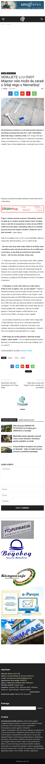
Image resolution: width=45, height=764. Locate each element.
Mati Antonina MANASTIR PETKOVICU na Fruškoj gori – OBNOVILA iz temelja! (25, 428)
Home (3, 24)
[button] (42, 19)
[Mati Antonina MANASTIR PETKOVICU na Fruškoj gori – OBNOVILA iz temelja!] (6, 428)
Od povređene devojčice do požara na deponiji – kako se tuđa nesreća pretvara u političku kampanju (27, 449)
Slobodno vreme (11, 73)
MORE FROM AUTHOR (26, 420)
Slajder (9, 24)
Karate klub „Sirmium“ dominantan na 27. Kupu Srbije (9, 385)
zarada (23, 358)
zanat (16, 358)
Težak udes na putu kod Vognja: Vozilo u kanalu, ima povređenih (34, 385)
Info (3, 431)
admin (5, 88)
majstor (10, 358)
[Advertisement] (22, 49)
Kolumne (4, 452)
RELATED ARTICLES (9, 420)
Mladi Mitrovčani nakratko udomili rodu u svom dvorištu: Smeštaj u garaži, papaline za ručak (27, 438)
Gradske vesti (5, 441)
